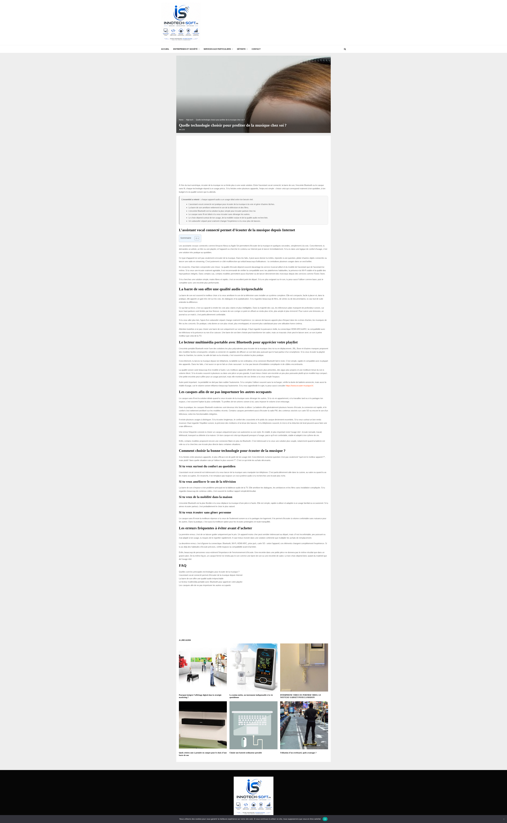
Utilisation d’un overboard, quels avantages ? (298, 753)
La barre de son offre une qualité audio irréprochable (201, 578)
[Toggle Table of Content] (195, 238)
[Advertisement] (298, 22)
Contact (256, 49)
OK (325, 819)
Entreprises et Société (185, 49)
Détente (241, 49)
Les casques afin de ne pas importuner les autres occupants (205, 585)
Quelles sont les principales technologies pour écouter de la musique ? (209, 572)
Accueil (165, 49)
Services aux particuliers (217, 49)
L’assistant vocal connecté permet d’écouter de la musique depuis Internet (210, 575)
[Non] (503, 819)
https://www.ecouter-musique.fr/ (299, 385)
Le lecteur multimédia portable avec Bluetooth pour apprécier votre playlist (210, 582)
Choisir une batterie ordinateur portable (245, 753)
